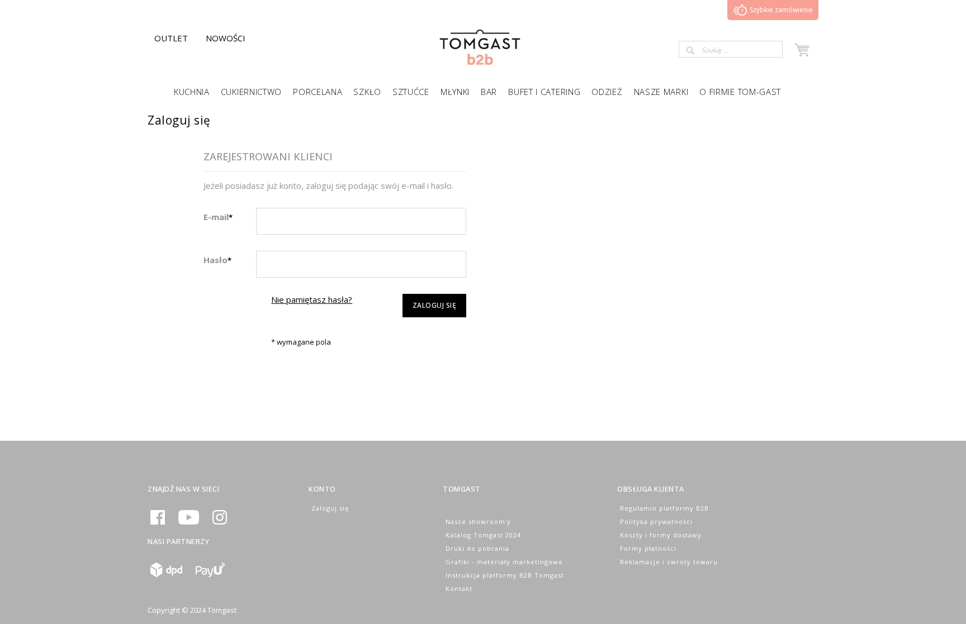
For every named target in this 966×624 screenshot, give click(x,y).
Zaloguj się (330, 508)
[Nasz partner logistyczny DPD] (166, 574)
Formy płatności (648, 548)
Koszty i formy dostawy (661, 535)
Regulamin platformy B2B (664, 508)
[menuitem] (192, 91)
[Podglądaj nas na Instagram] (219, 522)
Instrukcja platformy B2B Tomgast (505, 575)
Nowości (225, 38)
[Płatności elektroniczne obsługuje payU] (210, 574)
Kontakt (459, 588)
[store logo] (480, 61)
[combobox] (731, 49)
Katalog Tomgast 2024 (483, 535)
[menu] (483, 91)
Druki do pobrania (477, 548)
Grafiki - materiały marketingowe (504, 562)
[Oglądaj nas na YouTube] (188, 522)
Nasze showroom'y (478, 521)
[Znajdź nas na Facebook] (157, 522)
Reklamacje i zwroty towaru (669, 562)
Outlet (171, 38)
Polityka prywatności (656, 521)
